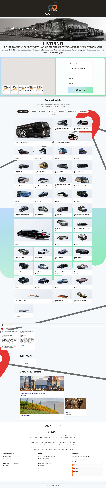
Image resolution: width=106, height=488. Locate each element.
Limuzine (52, 111)
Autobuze (34, 111)
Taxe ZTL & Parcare (7, 461)
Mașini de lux (61, 111)
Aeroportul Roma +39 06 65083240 (47, 456)
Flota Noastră (6, 465)
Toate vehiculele (23, 111)
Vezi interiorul (48, 120)
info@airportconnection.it (45, 463)
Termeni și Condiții (7, 458)
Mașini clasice (84, 111)
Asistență (42, 465)
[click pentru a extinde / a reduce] (2, 329)
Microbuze (43, 111)
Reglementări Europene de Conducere (11, 463)
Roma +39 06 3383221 (44, 458)
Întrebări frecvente (7, 456)
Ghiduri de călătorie (83, 459)
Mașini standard (72, 111)
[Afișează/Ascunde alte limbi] (102, 461)
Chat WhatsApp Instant (45, 468)
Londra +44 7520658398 (45, 461)
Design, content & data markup (59, 486)
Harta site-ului (75, 459)
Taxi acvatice (53, 114)
